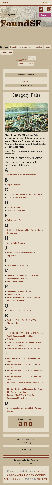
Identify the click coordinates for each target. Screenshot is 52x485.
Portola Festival (13, 294)
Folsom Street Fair (14, 220)
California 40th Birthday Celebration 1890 (24, 194)
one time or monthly (26, 75)
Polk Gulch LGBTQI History (19, 291)
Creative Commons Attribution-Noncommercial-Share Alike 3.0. (25, 475)
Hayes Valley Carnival (16, 243)
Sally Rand (11, 339)
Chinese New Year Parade (17, 197)
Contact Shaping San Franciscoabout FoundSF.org (26, 461)
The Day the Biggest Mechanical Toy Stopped (25, 389)
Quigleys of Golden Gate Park (19, 310)
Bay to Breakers (13, 185)
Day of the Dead (13, 207)
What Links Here (26, 64)
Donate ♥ (45, 15)
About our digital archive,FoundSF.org (26, 441)
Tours (3, 52)
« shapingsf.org (8, 15)
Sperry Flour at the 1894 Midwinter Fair (23, 348)
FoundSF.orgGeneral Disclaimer (26, 451)
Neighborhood (25, 47)
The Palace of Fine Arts (16, 392)
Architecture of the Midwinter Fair (21, 175)
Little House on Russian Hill (18, 265)
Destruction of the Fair (16, 210)
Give (10, 52)
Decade (13, 47)
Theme (47, 47)
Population (37, 47)
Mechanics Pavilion (15, 281)
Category (21, 59)
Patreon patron (26, 85)
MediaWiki (42, 478)
